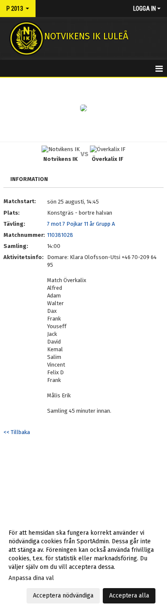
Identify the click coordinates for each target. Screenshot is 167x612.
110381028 (60, 235)
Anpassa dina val (31, 578)
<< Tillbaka (16, 432)
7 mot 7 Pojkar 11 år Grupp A (81, 224)
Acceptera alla (129, 595)
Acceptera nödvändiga (63, 595)
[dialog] (83, 564)
